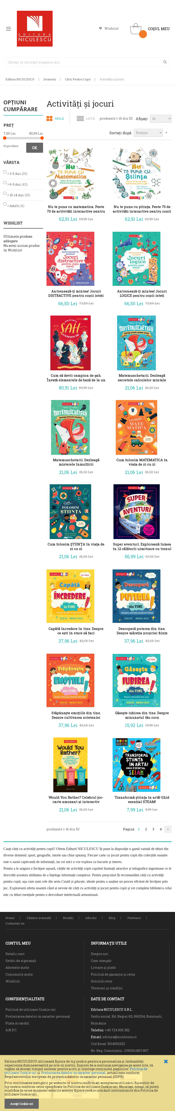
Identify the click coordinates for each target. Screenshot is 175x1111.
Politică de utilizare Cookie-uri (30, 1009)
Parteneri (134, 918)
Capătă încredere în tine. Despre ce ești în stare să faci (76, 631)
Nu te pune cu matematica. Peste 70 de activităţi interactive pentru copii (76, 209)
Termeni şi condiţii (107, 988)
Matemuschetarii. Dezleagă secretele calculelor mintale (142, 377)
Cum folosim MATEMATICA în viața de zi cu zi (142, 462)
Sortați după (120, 132)
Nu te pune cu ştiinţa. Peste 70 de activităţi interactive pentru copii (142, 209)
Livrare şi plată (103, 967)
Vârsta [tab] (11, 162)
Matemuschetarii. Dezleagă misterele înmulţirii (76, 462)
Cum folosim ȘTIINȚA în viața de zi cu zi (76, 546)
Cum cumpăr (101, 960)
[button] (98, 218)
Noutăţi (68, 918)
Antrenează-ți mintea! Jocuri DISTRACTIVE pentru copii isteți (76, 293)
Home (10, 918)
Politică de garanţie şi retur (113, 974)
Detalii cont (15, 954)
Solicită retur (102, 981)
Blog (112, 918)
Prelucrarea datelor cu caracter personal (73, 1073)
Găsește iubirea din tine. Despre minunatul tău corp (142, 715)
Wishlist (111, 28)
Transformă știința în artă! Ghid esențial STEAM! (142, 799)
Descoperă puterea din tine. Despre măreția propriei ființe (142, 631)
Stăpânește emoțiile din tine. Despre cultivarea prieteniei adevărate (76, 715)
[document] (87, 1084)
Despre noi (99, 954)
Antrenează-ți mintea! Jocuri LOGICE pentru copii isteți (142, 293)
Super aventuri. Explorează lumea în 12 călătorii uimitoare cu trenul (142, 546)
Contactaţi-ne (15, 923)
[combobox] (87, 62)
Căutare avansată (39, 918)
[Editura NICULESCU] (35, 29)
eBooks (91, 918)
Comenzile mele (19, 974)
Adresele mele (17, 967)
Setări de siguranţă (20, 960)
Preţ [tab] (8, 125)
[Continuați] (168, 829)
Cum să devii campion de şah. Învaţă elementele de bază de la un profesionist (76, 377)
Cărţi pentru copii (77, 79)
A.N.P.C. (11, 1030)
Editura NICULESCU (19, 79)
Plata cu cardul (17, 1023)
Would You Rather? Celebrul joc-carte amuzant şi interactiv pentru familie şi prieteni (76, 799)
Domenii (50, 79)
